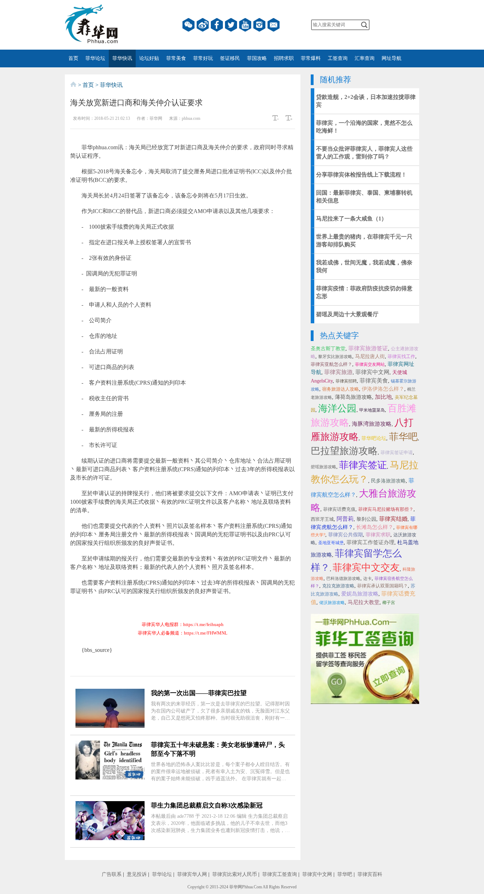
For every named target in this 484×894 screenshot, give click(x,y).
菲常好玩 (203, 58)
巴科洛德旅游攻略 (343, 578)
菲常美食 (176, 58)
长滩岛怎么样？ (374, 527)
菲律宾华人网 (192, 874)
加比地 (383, 397)
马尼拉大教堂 (363, 602)
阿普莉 (345, 519)
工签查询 (338, 58)
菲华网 (235, 886)
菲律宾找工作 (401, 356)
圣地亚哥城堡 (331, 542)
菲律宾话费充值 (339, 509)
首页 (73, 58)
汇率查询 (365, 58)
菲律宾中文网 (372, 372)
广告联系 (112, 874)
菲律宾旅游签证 (368, 348)
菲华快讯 (122, 58)
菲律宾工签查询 (279, 874)
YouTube (245, 25)
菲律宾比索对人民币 (234, 874)
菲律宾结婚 (393, 519)
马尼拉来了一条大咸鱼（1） (351, 219)
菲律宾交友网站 (370, 364)
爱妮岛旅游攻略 (359, 594)
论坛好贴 (149, 58)
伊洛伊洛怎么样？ (383, 389)
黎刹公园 (366, 519)
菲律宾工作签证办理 (370, 542)
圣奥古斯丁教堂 (328, 348)
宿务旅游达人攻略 (340, 389)
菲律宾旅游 (338, 372)
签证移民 (230, 58)
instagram (259, 25)
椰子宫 (388, 602)
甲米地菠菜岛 (372, 410)
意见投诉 (137, 874)
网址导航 (391, 58)
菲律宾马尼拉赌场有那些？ (385, 509)
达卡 (367, 578)
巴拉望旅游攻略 (344, 451)
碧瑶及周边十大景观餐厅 (347, 314)
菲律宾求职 (378, 534)
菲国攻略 (257, 58)
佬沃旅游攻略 (332, 602)
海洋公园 (337, 408)
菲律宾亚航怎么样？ (331, 364)
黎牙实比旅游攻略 (335, 356)
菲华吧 (403, 436)
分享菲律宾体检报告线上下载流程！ (361, 175)
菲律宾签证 (363, 465)
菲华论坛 (95, 58)
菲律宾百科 (370, 874)
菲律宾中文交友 (366, 567)
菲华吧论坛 (373, 438)
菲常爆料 (311, 58)
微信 (188, 25)
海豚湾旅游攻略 (372, 424)
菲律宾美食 (374, 381)
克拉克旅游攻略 (338, 585)
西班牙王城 (322, 519)
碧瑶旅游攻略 (323, 466)
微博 (203, 25)
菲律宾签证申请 (397, 452)
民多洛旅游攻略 (388, 481)
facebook (217, 25)
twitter (231, 25)
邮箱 (274, 25)
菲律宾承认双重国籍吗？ (382, 585)
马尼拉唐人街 (370, 356)
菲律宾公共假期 (345, 534)
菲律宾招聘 (346, 381)
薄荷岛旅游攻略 (353, 397)
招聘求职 (284, 58)
